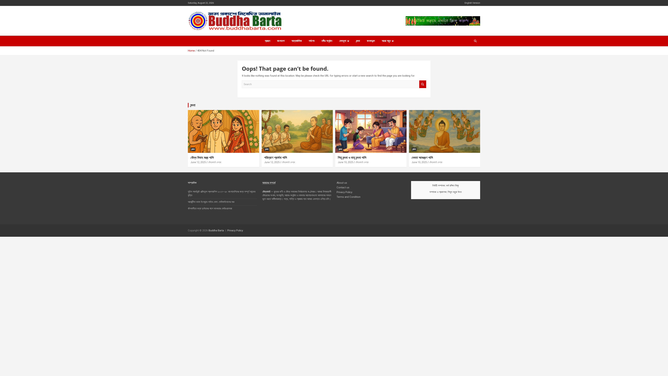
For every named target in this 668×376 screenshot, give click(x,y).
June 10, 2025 (345, 162)
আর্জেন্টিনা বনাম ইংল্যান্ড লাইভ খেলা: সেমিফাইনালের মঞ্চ (211, 201)
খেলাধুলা (342, 40)
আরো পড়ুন (386, 40)
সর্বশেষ (312, 40)
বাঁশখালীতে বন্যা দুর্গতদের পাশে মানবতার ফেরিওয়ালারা (210, 208)
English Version (472, 3)
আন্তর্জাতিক (297, 40)
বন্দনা (358, 40)
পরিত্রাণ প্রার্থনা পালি (275, 157)
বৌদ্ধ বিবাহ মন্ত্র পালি (202, 157)
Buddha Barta (216, 230)
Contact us (343, 187)
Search (422, 84)
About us (342, 182)
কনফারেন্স (371, 40)
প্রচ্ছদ (267, 40)
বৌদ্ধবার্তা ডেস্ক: (215, 162)
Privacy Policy (344, 192)
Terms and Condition (348, 196)
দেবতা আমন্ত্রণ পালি (422, 157)
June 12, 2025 (198, 162)
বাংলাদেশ (281, 40)
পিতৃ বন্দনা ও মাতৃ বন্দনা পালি (352, 157)
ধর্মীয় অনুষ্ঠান (326, 40)
